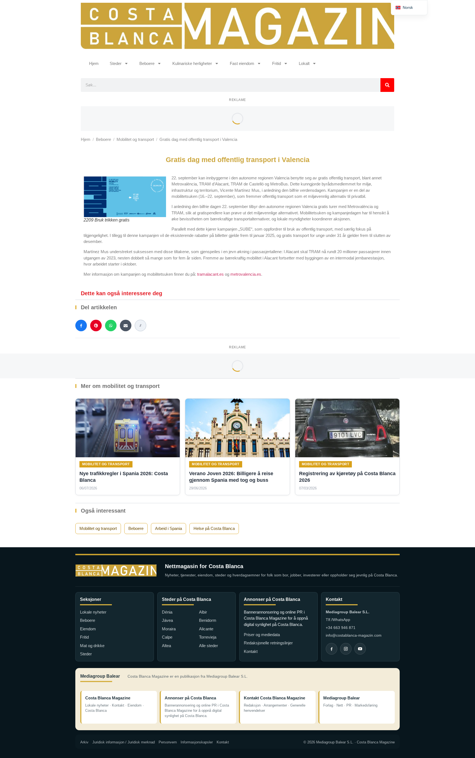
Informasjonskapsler (197, 742)
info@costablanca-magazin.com (354, 635)
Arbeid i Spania (168, 528)
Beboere (146, 63)
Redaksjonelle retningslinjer (268, 643)
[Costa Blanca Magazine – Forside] (116, 570)
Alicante (206, 628)
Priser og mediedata (262, 634)
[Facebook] (331, 649)
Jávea (167, 620)
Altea (166, 645)
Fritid (276, 63)
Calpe (167, 637)
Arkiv (84, 742)
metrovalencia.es (245, 274)
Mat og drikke (92, 645)
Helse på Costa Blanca (214, 528)
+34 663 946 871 (340, 627)
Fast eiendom (242, 63)
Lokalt (304, 63)
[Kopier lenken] (140, 325)
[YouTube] (360, 649)
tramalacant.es (210, 274)
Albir (203, 612)
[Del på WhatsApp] (111, 325)
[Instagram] (346, 649)
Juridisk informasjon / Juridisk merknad (123, 742)
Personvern (168, 742)
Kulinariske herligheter (192, 63)
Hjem (94, 63)
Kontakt (251, 651)
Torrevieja (207, 637)
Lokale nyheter (93, 612)
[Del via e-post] (125, 325)
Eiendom (88, 628)
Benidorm (207, 620)
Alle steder (208, 645)
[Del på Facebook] (81, 325)
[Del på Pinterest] (96, 325)
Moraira (169, 628)
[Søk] (387, 85)
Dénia (167, 612)
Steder (115, 63)
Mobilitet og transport (135, 139)
